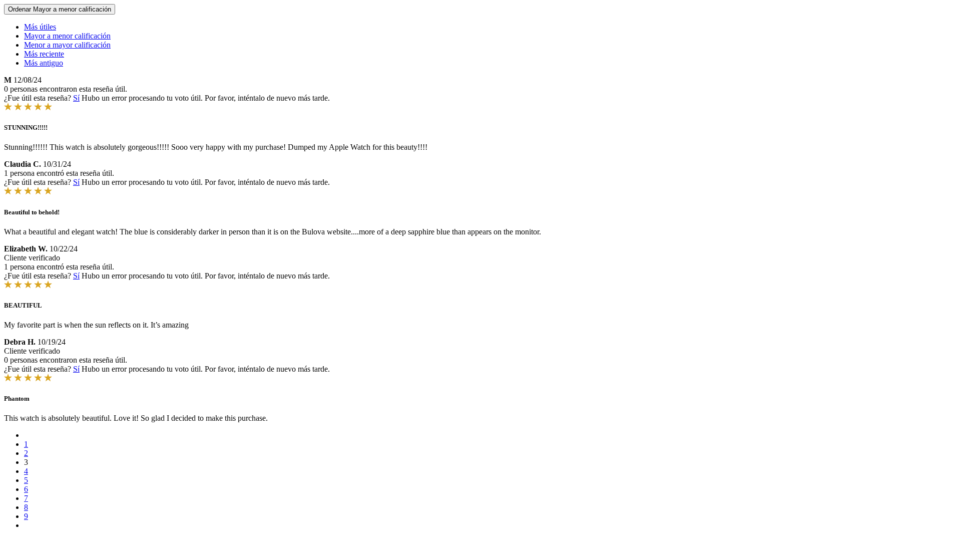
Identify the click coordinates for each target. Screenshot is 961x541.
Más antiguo (43, 63)
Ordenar (59, 9)
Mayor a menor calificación (67, 36)
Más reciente (44, 54)
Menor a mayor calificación (67, 45)
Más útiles (40, 27)
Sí (76, 98)
